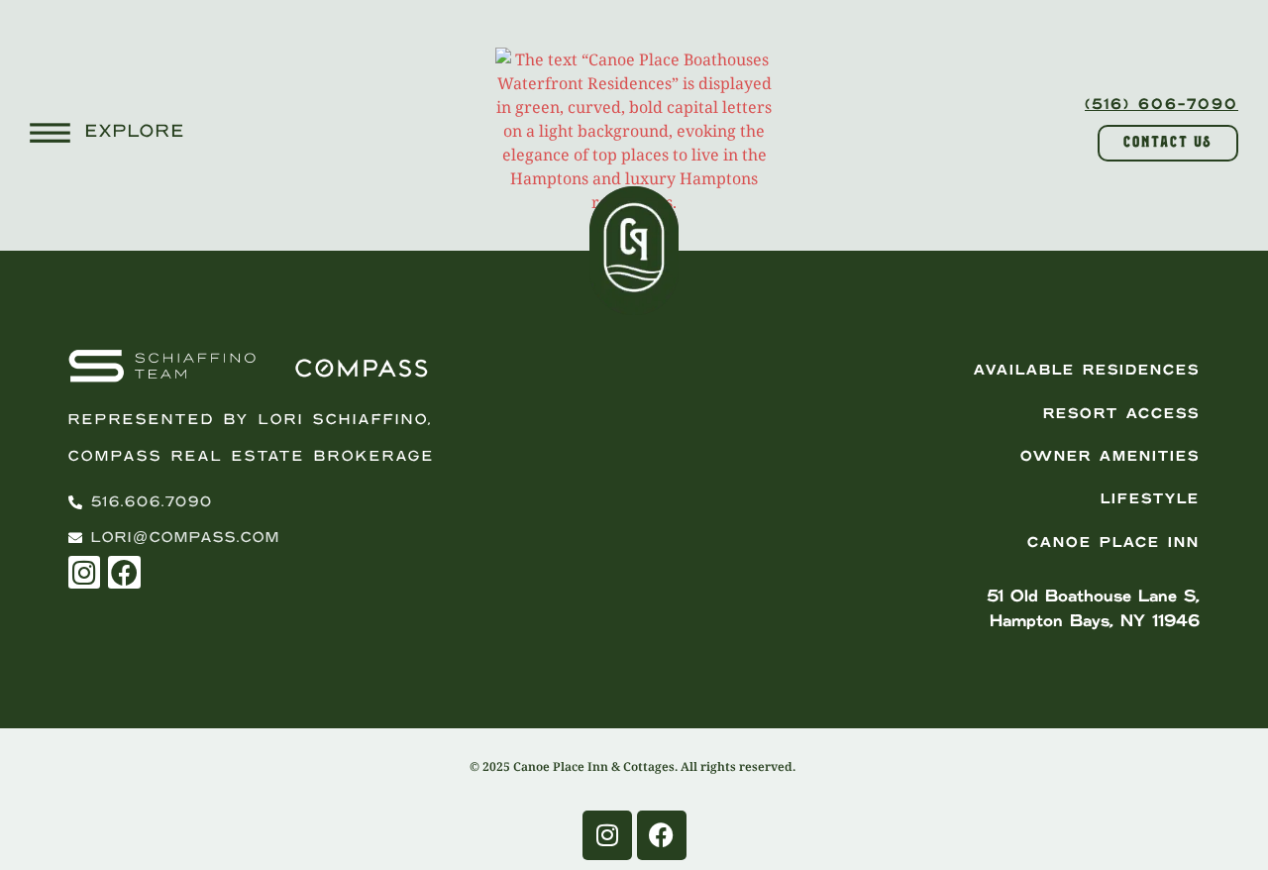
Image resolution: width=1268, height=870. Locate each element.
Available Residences (1087, 371)
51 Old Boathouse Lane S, (1093, 596)
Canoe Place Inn (1113, 543)
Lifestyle (1150, 499)
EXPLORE (135, 132)
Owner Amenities (1110, 457)
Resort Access (1121, 414)
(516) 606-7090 (1161, 105)
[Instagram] (84, 572)
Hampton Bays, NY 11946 (1095, 621)
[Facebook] (124, 572)
